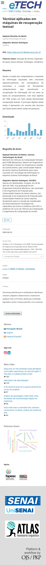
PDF (8, 220)
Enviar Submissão (13, 313)
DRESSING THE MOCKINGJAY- (16, 380)
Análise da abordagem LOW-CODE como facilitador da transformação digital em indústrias (21, 398)
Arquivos (13, 8)
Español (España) (14, 336)
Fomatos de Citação (11, 256)
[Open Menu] (2, 2)
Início (5, 8)
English (10, 332)
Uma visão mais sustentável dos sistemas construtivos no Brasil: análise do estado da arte (22, 410)
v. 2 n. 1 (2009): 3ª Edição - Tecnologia (17, 11)
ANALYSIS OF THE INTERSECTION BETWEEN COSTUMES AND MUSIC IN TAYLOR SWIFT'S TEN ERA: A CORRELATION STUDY (22, 371)
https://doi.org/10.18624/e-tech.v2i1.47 (24, 52)
